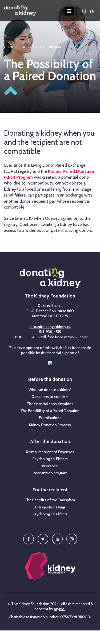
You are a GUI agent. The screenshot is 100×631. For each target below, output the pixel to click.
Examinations (50, 418)
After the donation (50, 441)
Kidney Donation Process (50, 425)
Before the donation (50, 379)
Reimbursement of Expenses (50, 452)
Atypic (59, 608)
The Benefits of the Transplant (50, 500)
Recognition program (50, 473)
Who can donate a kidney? (50, 390)
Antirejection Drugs (50, 507)
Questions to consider (50, 397)
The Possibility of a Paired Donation (50, 411)
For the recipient (50, 490)
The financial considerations (50, 404)
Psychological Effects (50, 459)
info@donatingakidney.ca (50, 326)
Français (92, 10)
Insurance (50, 466)
